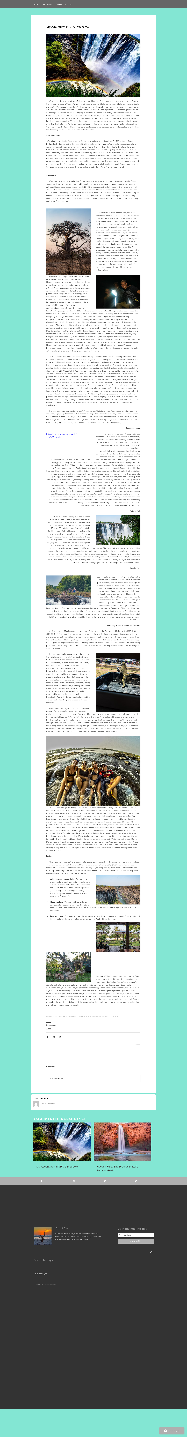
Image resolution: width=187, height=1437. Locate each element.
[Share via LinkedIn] (60, 1037)
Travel (48, 1022)
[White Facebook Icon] (41, 1180)
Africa (48, 1028)
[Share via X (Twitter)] (54, 1037)
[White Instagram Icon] (73, 1180)
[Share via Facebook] (47, 1037)
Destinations (51, 1025)
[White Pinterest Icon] (104, 1181)
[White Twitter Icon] (135, 1180)
